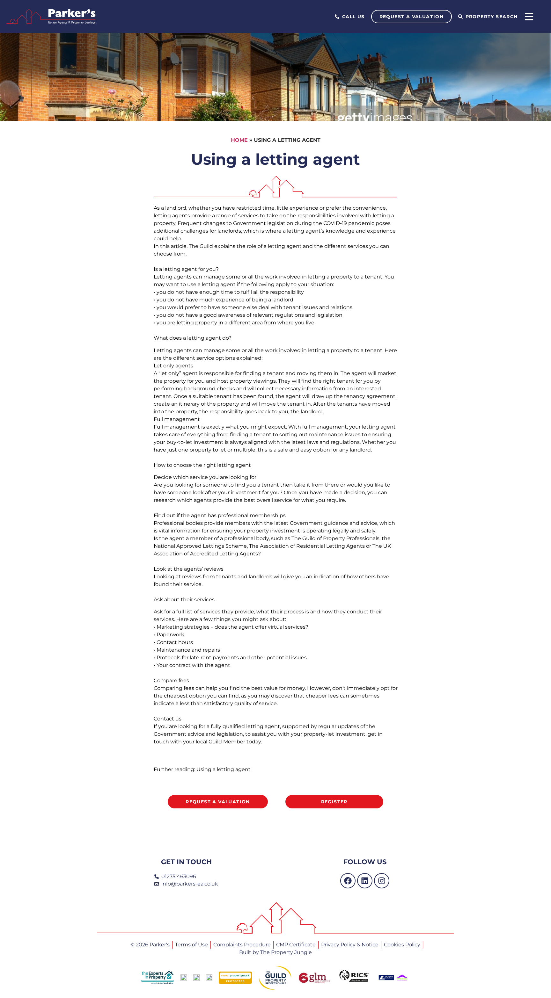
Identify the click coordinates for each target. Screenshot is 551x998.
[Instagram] (381, 880)
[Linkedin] (364, 880)
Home (239, 140)
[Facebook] (348, 880)
